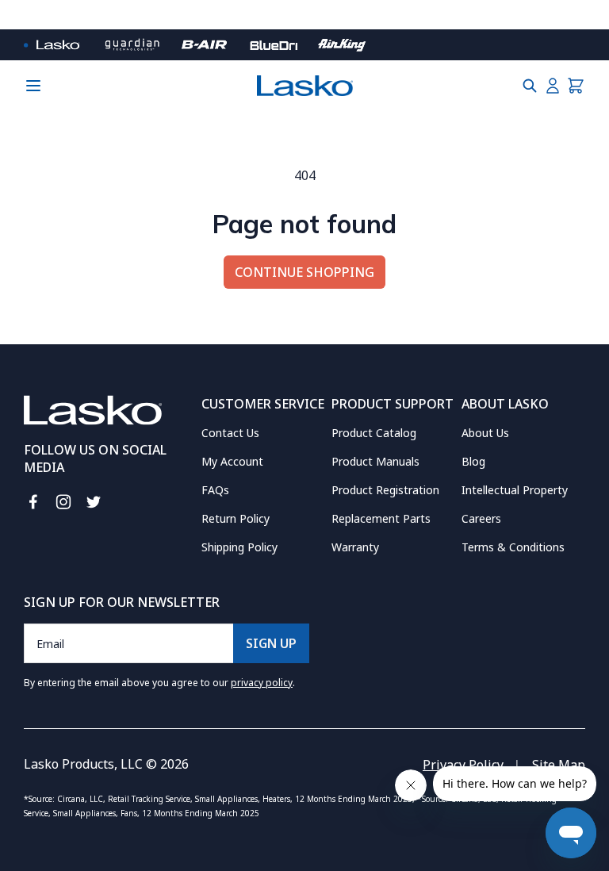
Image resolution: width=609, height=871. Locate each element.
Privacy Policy (463, 764)
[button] (529, 85)
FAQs (215, 489)
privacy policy (262, 682)
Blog (473, 461)
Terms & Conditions (513, 546)
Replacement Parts (381, 518)
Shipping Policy (239, 546)
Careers (481, 518)
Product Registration (385, 489)
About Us (485, 432)
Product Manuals (375, 461)
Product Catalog (373, 432)
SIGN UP (271, 643)
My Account (232, 461)
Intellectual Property (515, 489)
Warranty (355, 546)
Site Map (558, 764)
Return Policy (235, 518)
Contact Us (230, 432)
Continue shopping (304, 272)
